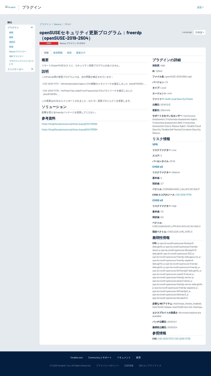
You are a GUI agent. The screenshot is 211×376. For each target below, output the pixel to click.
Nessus (57, 24)
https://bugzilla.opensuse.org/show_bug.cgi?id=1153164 (69, 129)
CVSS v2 (157, 166)
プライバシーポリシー (107, 365)
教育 (138, 357)
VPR (155, 144)
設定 (199, 7)
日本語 (198, 32)
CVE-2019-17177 (165, 338)
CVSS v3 (157, 200)
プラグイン (31, 7)
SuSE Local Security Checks (179, 98)
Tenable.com (76, 357)
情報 (46, 52)
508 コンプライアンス (150, 365)
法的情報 (128, 365)
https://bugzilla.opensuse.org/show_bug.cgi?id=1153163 (69, 123)
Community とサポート (100, 357)
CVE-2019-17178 (183, 194)
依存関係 (57, 52)
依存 (69, 52)
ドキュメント (124, 357)
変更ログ (80, 52)
